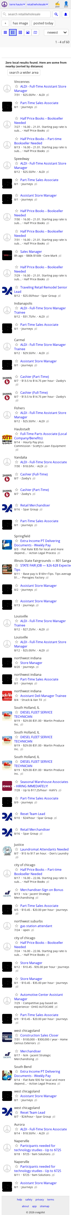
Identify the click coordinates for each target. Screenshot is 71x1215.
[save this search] (65, 14)
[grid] (20, 32)
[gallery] (28, 32)
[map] (35, 32)
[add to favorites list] (16, 86)
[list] (5, 32)
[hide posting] (48, 95)
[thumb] (13, 32)
